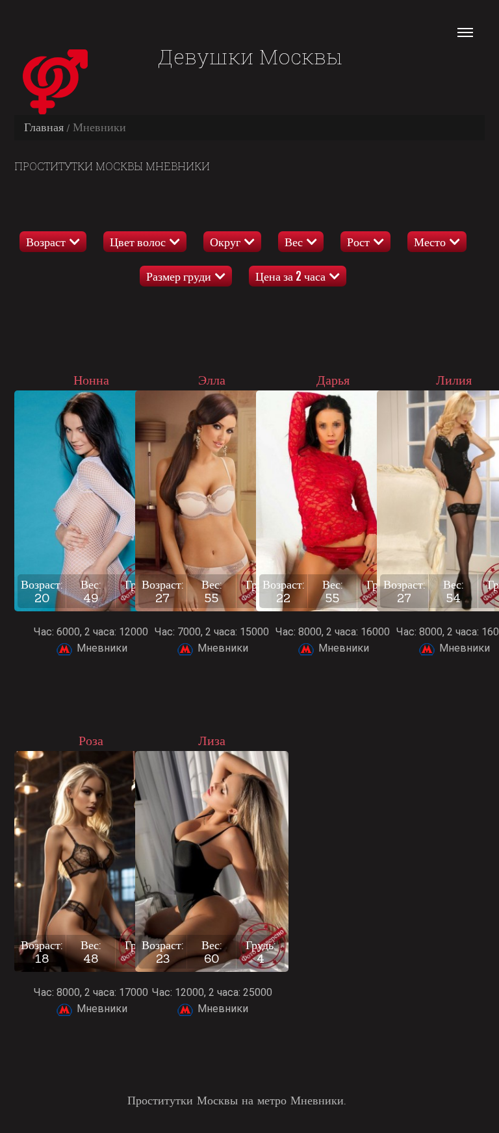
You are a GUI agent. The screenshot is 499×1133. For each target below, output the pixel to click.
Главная (44, 127)
